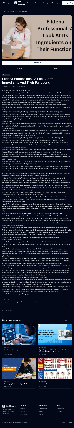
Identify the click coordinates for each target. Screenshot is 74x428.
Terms (70, 423)
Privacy (64, 423)
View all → (68, 321)
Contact (59, 411)
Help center (60, 408)
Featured (38, 3)
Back (5, 11)
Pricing (45, 3)
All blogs (22, 411)
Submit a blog (43, 408)
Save (20, 68)
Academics (23, 11)
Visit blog (36, 62)
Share (56, 68)
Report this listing (8, 310)
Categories (23, 414)
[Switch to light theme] (52, 3)
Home (10, 11)
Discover (30, 3)
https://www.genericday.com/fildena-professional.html (20, 302)
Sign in (58, 3)
